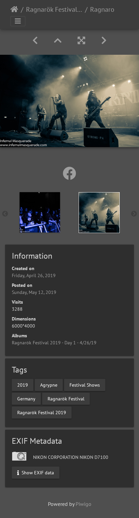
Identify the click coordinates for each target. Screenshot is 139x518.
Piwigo (83, 504)
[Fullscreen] (81, 40)
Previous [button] (5, 214)
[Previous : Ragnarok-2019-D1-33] (35, 40)
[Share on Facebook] (69, 173)
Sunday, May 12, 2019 (34, 292)
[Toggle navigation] (17, 21)
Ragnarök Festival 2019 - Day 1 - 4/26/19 (54, 9)
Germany (26, 398)
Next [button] (134, 214)
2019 (22, 385)
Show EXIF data (37, 473)
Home (14, 9)
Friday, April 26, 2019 (34, 275)
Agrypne (48, 385)
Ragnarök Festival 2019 (41, 412)
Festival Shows (85, 385)
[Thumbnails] (58, 40)
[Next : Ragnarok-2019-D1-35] (104, 40)
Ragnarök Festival (66, 398)
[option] (40, 212)
